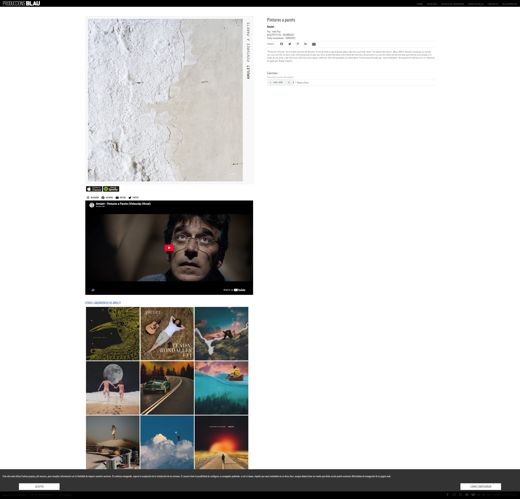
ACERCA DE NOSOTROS (452, 4)
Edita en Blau (476, 4)
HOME (420, 4)
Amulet (270, 26)
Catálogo (432, 4)
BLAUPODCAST (509, 4)
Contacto (493, 4)
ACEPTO (39, 486)
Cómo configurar (480, 486)
